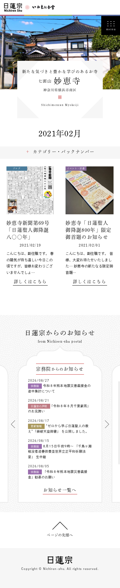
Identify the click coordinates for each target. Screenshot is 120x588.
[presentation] (13, 424)
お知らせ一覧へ (59, 490)
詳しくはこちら (30, 282)
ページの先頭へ (60, 535)
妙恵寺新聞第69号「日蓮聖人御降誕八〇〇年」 (28, 230)
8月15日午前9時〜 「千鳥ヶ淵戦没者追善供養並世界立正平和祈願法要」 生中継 (60, 451)
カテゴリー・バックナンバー (63, 152)
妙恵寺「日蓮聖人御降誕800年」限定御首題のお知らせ (89, 230)
